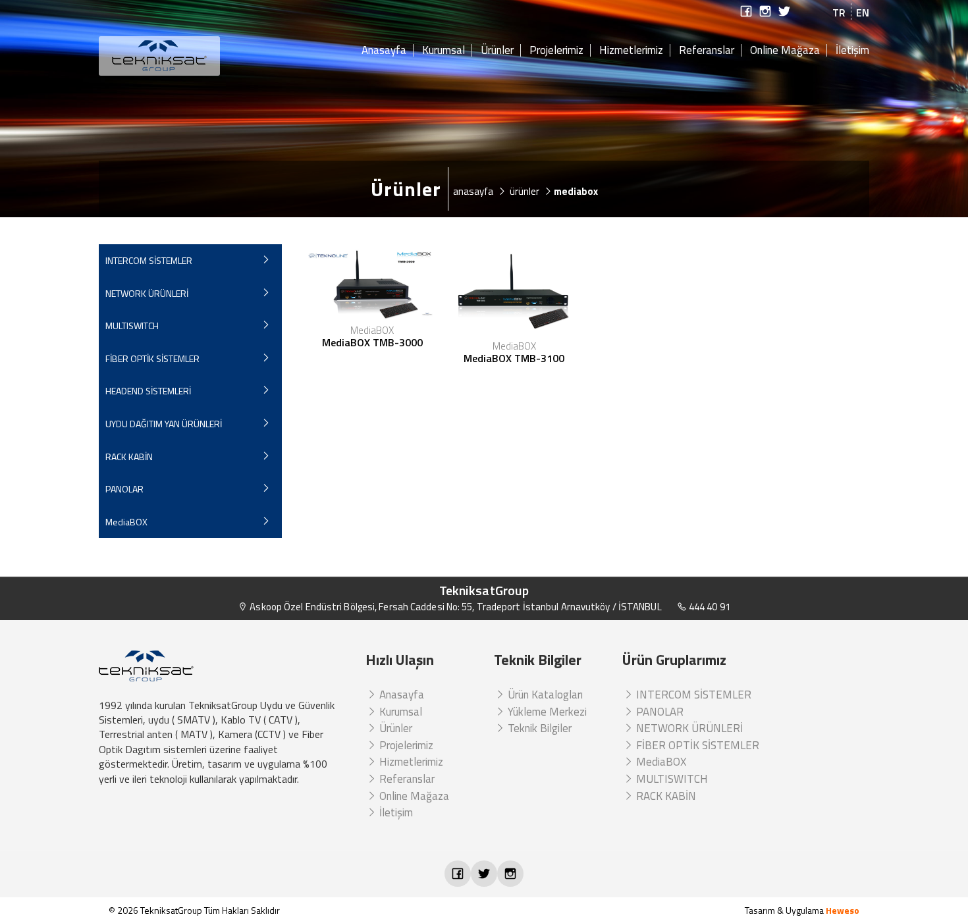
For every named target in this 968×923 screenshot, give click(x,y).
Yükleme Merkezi (546, 711)
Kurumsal (443, 50)
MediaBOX (126, 522)
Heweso (842, 910)
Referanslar (706, 50)
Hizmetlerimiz (631, 50)
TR (839, 12)
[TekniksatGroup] (190, 56)
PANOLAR (124, 489)
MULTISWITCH (132, 325)
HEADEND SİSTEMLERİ (148, 391)
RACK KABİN (129, 456)
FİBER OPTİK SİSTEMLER (152, 358)
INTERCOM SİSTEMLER (148, 260)
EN (862, 12)
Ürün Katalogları (544, 694)
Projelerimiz (556, 50)
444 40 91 (708, 606)
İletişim (852, 50)
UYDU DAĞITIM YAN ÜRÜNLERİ (163, 424)
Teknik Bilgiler (538, 728)
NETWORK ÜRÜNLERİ (146, 293)
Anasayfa (384, 50)
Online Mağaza (785, 50)
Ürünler (497, 50)
